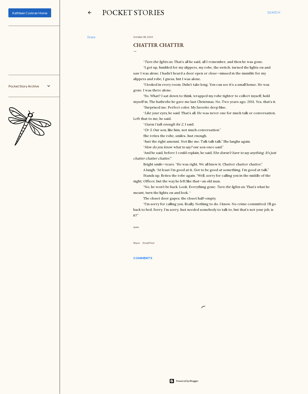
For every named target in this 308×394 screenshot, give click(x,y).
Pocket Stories (133, 12)
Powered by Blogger (187, 380)
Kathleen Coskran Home (29, 13)
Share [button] (91, 37)
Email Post (148, 242)
